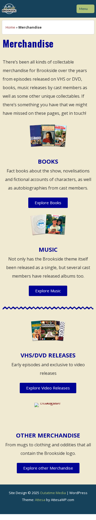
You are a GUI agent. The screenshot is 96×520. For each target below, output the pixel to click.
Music (48, 249)
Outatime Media (53, 492)
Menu (83, 9)
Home (10, 27)
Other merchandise (48, 435)
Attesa (40, 499)
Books (48, 161)
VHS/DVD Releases (48, 355)
